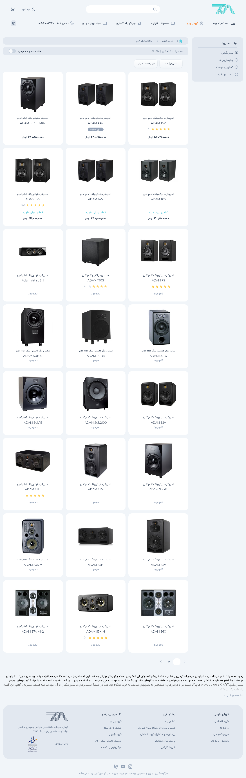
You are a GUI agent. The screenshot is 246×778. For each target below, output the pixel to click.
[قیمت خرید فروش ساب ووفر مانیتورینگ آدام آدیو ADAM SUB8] (96, 327)
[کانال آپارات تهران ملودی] (116, 766)
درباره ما (224, 727)
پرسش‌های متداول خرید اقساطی (157, 734)
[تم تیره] (13, 23)
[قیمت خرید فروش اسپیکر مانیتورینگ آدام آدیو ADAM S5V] (158, 536)
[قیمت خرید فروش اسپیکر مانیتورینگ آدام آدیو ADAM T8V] (158, 170)
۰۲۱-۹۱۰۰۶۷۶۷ (46, 23)
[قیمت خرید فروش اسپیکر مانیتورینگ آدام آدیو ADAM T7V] (33, 170)
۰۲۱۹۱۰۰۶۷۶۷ (61, 744)
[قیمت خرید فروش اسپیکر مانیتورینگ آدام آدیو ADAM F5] (158, 252)
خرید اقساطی (221, 721)
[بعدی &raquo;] (161, 661)
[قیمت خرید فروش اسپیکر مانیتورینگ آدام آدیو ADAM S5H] (96, 536)
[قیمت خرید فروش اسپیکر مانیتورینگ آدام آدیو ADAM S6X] (158, 603)
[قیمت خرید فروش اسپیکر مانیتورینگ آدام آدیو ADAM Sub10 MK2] (33, 94)
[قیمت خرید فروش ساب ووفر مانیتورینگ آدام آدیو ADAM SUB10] (33, 327)
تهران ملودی (221, 714)
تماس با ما (169, 721)
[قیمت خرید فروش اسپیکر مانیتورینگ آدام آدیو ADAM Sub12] (158, 460)
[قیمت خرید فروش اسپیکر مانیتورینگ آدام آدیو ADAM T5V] (158, 94)
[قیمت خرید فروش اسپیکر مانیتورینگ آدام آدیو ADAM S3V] (96, 460)
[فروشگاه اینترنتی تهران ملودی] (223, 9)
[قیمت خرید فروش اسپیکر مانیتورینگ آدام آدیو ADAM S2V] (158, 394)
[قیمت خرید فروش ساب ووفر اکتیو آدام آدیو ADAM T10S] (96, 252)
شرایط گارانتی (168, 747)
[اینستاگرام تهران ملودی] (130, 766)
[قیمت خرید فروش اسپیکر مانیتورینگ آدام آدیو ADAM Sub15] (33, 394)
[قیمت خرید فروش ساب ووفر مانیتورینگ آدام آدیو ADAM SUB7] (158, 327)
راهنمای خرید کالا (220, 740)
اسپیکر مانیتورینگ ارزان (108, 740)
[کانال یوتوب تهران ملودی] (123, 766)
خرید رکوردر (115, 734)
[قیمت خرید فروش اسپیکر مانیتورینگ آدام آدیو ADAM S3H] (33, 460)
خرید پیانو (116, 721)
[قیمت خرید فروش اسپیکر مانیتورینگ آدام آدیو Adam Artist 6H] (33, 252)
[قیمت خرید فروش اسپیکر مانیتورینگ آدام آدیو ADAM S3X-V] (33, 536)
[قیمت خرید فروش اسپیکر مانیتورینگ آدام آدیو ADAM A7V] (96, 170)
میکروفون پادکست (111, 747)
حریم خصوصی (221, 734)
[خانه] (181, 41)
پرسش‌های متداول (165, 740)
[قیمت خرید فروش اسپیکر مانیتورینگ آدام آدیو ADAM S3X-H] (96, 603)
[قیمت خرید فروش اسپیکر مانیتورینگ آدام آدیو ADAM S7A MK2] (33, 603)
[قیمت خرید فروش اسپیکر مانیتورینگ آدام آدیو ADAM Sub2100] (96, 394)
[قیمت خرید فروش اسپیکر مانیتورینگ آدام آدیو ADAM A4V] (96, 94)
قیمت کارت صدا (113, 727)
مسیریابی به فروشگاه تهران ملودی (156, 727)
